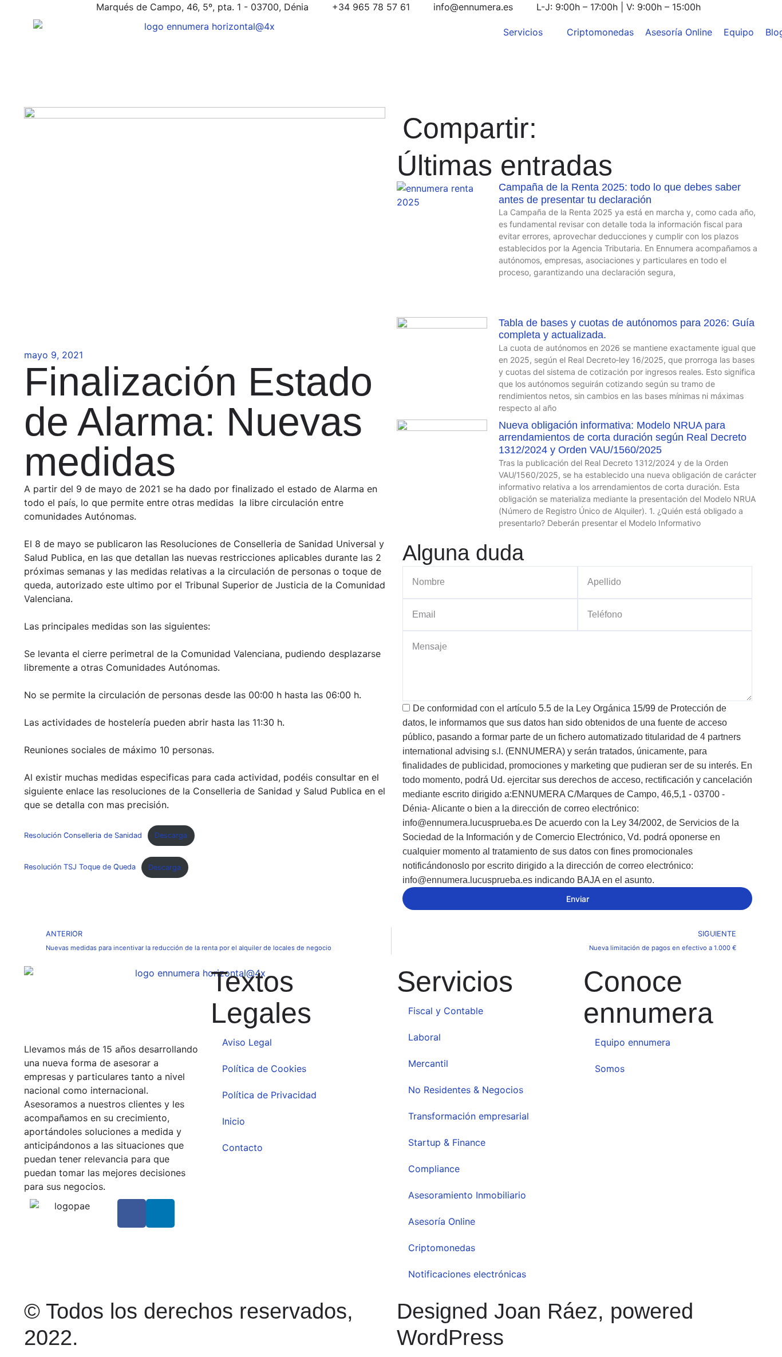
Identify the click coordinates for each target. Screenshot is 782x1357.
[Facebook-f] (131, 1213)
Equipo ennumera (632, 1042)
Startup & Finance (446, 1142)
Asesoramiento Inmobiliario (467, 1195)
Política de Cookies (264, 1068)
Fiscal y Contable (445, 1010)
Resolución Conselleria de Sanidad (83, 835)
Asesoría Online (441, 1221)
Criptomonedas (441, 1247)
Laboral (424, 1037)
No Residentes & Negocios (465, 1089)
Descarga (171, 835)
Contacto (242, 1147)
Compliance (435, 1168)
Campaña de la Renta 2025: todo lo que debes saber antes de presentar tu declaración (620, 193)
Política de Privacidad (269, 1095)
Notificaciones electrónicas (467, 1274)
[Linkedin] (160, 1213)
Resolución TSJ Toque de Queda (80, 867)
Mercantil (428, 1063)
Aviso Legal (247, 1042)
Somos (610, 1068)
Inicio (233, 1121)
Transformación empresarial (468, 1116)
